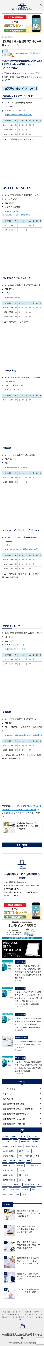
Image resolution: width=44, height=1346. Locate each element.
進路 (33, 1189)
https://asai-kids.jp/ (13, 297)
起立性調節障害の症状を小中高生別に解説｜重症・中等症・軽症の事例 (28, 1245)
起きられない (14, 1189)
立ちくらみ (7, 1185)
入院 (20, 1156)
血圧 (39, 1185)
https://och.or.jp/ (12, 389)
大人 (28, 1161)
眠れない (21, 1180)
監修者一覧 (16, 1312)
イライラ (22, 1137)
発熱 (26, 1175)
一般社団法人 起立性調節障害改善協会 (22, 1336)
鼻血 (24, 1194)
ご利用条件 (27, 1312)
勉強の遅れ (28, 1156)
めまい (13, 1137)
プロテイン (7, 1141)
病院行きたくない (9, 1175)
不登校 (35, 1141)
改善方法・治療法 (9, 1170)
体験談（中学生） (32, 1146)
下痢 (15, 1141)
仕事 (12, 1146)
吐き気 (21, 1161)
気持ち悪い (22, 1170)
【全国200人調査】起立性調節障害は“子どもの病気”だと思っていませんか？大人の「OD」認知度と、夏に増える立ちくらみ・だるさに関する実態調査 (28, 998)
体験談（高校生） (9, 1156)
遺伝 (11, 1194)
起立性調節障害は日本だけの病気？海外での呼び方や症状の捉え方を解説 (28, 1044)
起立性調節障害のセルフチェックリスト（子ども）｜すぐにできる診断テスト (28, 1260)
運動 (4, 1194)
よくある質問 (17, 1317)
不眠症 (5, 1146)
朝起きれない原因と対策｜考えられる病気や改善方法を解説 (28, 1276)
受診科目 (13, 1161)
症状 (20, 1175)
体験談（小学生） (24, 1151)
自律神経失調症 (29, 1185)
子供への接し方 (8, 1165)
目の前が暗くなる (9, 1180)
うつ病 (5, 1137)
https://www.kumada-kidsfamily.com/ (21, 549)
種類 (29, 1180)
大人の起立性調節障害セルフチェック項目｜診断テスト (28, 1292)
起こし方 (25, 1189)
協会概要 (6, 1312)
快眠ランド (29, 1317)
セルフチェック (34, 1137)
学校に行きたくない (33, 1165)
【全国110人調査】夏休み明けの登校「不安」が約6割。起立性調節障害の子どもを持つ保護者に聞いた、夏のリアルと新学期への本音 (28, 971)
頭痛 (17, 1194)
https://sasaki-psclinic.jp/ (15, 648)
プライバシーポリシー (30, 1314)
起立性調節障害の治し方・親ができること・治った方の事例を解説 (28, 1213)
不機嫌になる (25, 1141)
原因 (4, 1161)
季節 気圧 (20, 1165)
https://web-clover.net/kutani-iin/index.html (23, 734)
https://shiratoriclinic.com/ (16, 466)
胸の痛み (17, 1185)
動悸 (37, 1156)
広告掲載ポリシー (12, 1314)
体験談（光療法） (9, 1151)
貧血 (4, 1189)
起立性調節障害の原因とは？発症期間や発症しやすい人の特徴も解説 (28, 1229)
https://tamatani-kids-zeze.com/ (18, 114)
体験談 (20, 1146)
